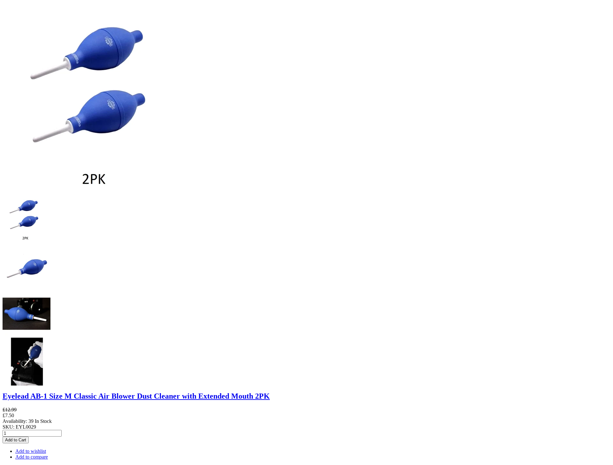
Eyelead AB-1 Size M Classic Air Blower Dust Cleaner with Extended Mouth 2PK (136, 396)
